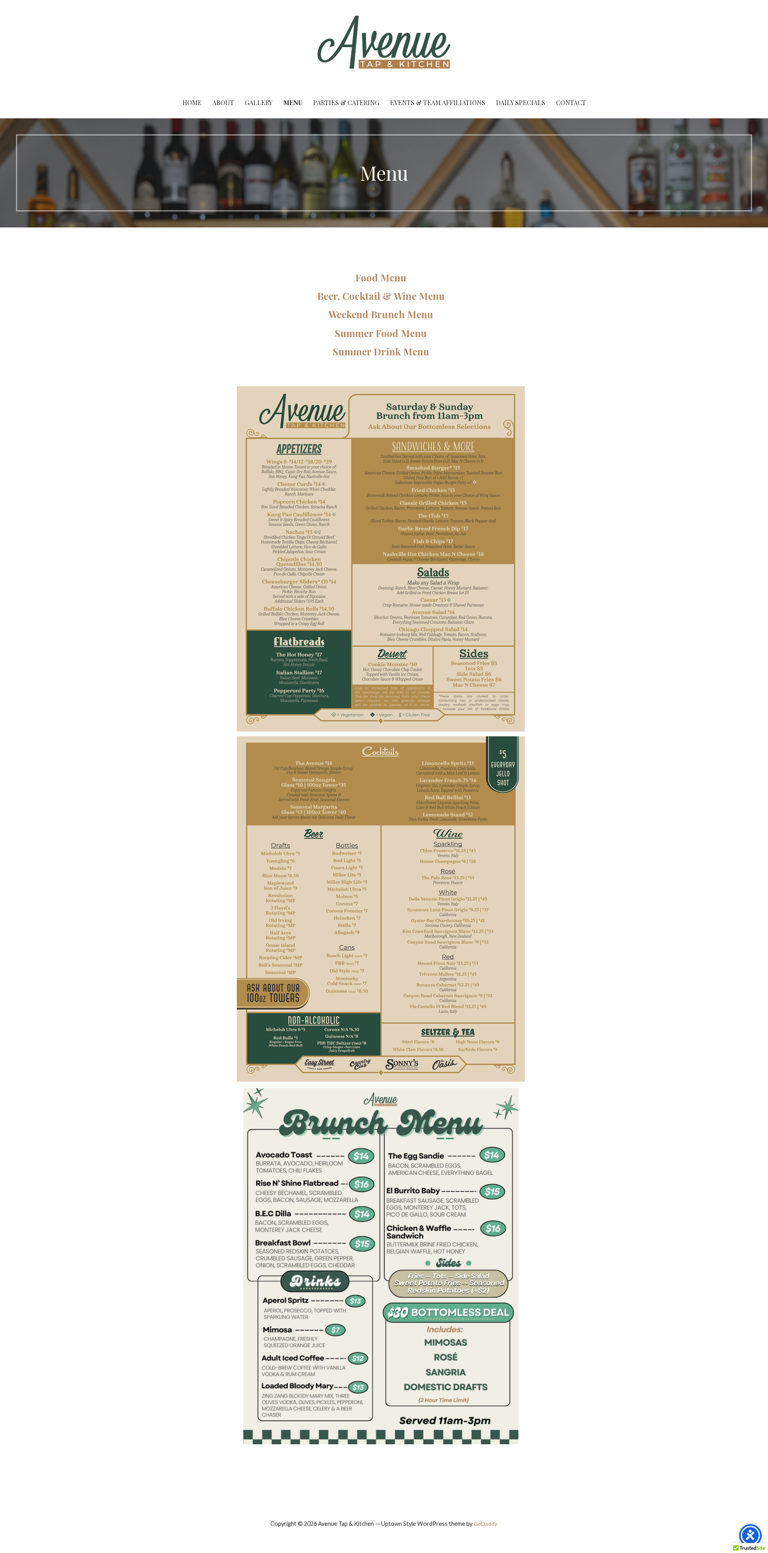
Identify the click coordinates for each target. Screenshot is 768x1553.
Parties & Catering (346, 102)
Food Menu (380, 277)
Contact (571, 102)
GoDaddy (485, 1523)
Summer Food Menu (381, 333)
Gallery (258, 102)
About (223, 102)
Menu (292, 102)
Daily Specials (520, 102)
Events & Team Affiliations (437, 102)
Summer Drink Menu (381, 351)
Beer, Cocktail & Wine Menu (381, 295)
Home (192, 102)
